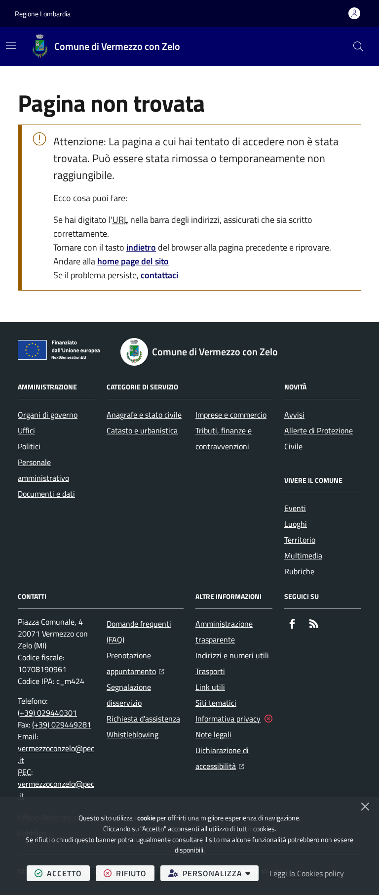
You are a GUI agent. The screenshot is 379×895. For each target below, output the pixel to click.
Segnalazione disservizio (129, 695)
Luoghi (295, 524)
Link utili (210, 687)
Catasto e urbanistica (142, 430)
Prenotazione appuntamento (145, 663)
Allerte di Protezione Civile (318, 438)
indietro (141, 247)
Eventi (295, 508)
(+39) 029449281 (61, 724)
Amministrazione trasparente (224, 631)
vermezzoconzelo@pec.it (56, 754)
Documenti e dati (46, 494)
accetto (68, 873)
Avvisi (294, 415)
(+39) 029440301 (47, 713)
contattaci (159, 275)
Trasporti (210, 671)
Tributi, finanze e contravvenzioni (223, 438)
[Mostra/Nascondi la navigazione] (11, 45)
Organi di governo (47, 415)
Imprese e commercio (230, 415)
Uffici (26, 430)
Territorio (299, 540)
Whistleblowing (132, 734)
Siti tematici (215, 703)
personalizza (221, 873)
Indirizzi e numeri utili (232, 655)
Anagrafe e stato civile (144, 415)
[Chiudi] (365, 806)
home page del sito (133, 261)
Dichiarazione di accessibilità (233, 758)
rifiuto (135, 873)
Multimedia (303, 555)
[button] (358, 46)
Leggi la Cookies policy (306, 873)
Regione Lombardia (43, 13)
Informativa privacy (228, 719)
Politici (29, 446)
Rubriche (299, 571)
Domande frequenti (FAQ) (139, 631)
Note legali (213, 734)
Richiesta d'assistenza (143, 719)
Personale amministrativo (43, 470)
